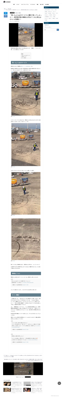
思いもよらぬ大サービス (26, 55)
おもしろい (50, 11)
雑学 (14, 4)
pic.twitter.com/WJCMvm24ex (28, 282)
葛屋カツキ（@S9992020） (26, 66)
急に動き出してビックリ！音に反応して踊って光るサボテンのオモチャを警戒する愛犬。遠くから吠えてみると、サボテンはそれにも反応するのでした (23, 360)
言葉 (57, 18)
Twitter (14, 116)
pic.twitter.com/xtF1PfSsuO (32, 339)
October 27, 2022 (25, 284)
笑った (54, 13)
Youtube (50, 13)
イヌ (51, 16)
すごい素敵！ (24, 57)
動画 (46, 11)
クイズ (46, 18)
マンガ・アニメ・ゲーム (25, 4)
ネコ (53, 9)
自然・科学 (41, 4)
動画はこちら (24, 56)
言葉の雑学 (47, 16)
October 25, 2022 (25, 329)
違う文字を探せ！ (48, 9)
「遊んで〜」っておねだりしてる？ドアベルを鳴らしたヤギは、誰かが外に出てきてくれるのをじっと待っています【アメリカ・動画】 (23, 356)
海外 (54, 16)
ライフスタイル (32, 4)
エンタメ (18, 4)
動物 (37, 4)
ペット (55, 11)
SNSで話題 (47, 4)
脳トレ (50, 18)
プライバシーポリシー (48, 27)
